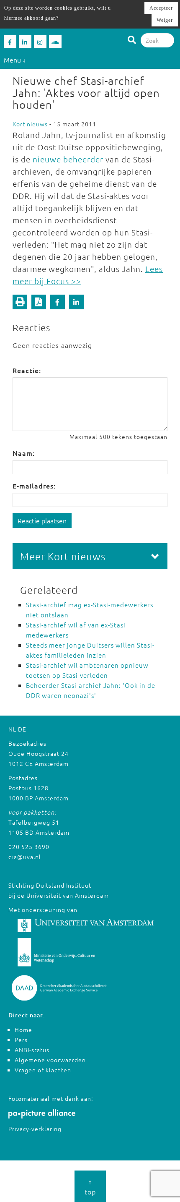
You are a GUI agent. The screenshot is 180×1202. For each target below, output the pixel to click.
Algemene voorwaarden (50, 1060)
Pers (21, 1039)
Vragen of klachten (43, 1070)
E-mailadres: (34, 485)
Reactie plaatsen (42, 520)
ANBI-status (32, 1049)
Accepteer (161, 8)
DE (22, 729)
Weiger (165, 20)
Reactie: (27, 370)
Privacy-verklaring (35, 1128)
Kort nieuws (30, 124)
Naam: (24, 452)
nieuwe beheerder (68, 159)
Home (23, 1029)
